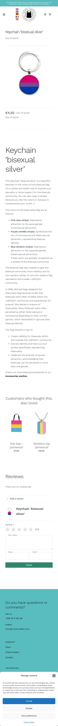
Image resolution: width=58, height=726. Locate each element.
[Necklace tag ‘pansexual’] (41, 425)
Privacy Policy (29, 722)
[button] (54, 675)
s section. (22, 376)
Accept (29, 701)
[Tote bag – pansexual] (16, 425)
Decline (29, 708)
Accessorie (11, 376)
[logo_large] (29, 9)
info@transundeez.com (17, 629)
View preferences (29, 716)
